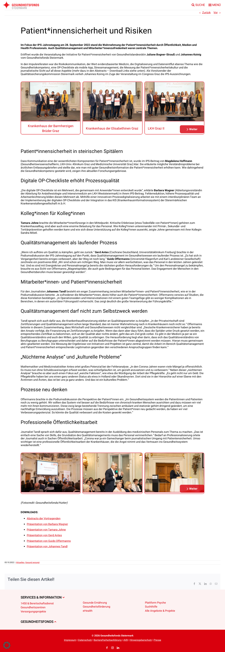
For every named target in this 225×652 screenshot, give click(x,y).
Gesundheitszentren (33, 607)
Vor (216, 13)
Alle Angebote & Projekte (160, 611)
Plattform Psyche (155, 603)
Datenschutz (85, 640)
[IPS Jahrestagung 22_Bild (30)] (174, 472)
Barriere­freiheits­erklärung (108, 640)
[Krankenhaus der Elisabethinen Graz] (112, 101)
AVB (125, 640)
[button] (192, 129)
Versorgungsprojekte (33, 612)
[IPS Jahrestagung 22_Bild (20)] (112, 472)
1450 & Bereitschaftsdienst (37, 603)
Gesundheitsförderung (96, 607)
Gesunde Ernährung (95, 603)
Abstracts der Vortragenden (43, 518)
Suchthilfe (151, 607)
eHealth (87, 611)
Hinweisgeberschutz (141, 640)
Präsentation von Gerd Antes (44, 535)
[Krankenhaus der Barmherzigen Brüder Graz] (50, 101)
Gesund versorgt (32, 562)
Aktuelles (20, 562)
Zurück (206, 13)
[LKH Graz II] (174, 101)
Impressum (70, 640)
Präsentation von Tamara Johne (46, 530)
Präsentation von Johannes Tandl (47, 546)
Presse (157, 640)
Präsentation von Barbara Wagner (47, 524)
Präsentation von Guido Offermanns (49, 541)
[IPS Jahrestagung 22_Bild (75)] (50, 472)
